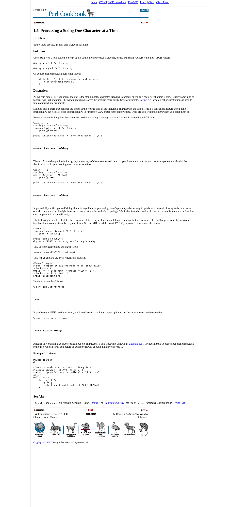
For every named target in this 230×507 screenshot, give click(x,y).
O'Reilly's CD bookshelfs (112, 2)
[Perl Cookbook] (91, 410)
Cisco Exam (162, 2)
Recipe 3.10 (179, 402)
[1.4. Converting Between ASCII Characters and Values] (39, 23)
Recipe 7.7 (145, 99)
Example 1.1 (135, 343)
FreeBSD (133, 2)
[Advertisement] (15, 252)
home (94, 2)
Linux (143, 2)
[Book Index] (91, 414)
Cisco (151, 2)
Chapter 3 (95, 402)
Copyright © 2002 (41, 442)
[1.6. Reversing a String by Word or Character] (143, 23)
